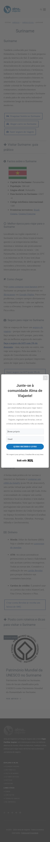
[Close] (45, 377)
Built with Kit (25, 460)
